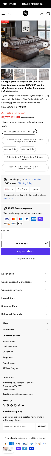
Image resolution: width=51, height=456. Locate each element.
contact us (8, 198)
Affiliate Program (10, 368)
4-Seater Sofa (27, 149)
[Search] (9, 13)
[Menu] (3, 13)
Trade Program (9, 363)
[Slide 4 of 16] (44, 74)
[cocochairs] (25, 13)
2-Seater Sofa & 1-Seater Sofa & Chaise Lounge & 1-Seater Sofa (25, 140)
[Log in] (42, 13)
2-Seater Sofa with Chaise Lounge (19, 131)
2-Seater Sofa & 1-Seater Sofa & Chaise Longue (25, 158)
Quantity (5, 230)
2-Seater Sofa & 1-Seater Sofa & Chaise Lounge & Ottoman (25, 167)
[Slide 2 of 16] (19, 74)
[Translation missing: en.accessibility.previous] (5, 44)
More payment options (25, 258)
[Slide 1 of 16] (7, 74)
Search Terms (9, 341)
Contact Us (8, 351)
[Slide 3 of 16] (31, 74)
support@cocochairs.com (21, 394)
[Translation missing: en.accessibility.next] (45, 44)
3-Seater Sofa (10, 149)
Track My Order (10, 346)
